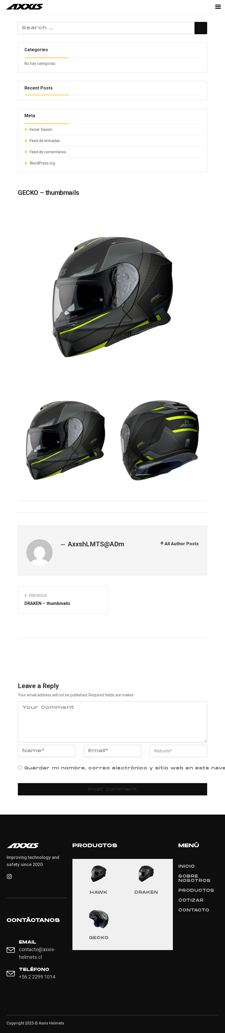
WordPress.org (42, 163)
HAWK (99, 892)
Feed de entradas (45, 140)
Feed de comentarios (48, 152)
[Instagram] (9, 876)
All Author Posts (182, 543)
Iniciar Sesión (41, 129)
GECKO (99, 938)
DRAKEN (146, 892)
